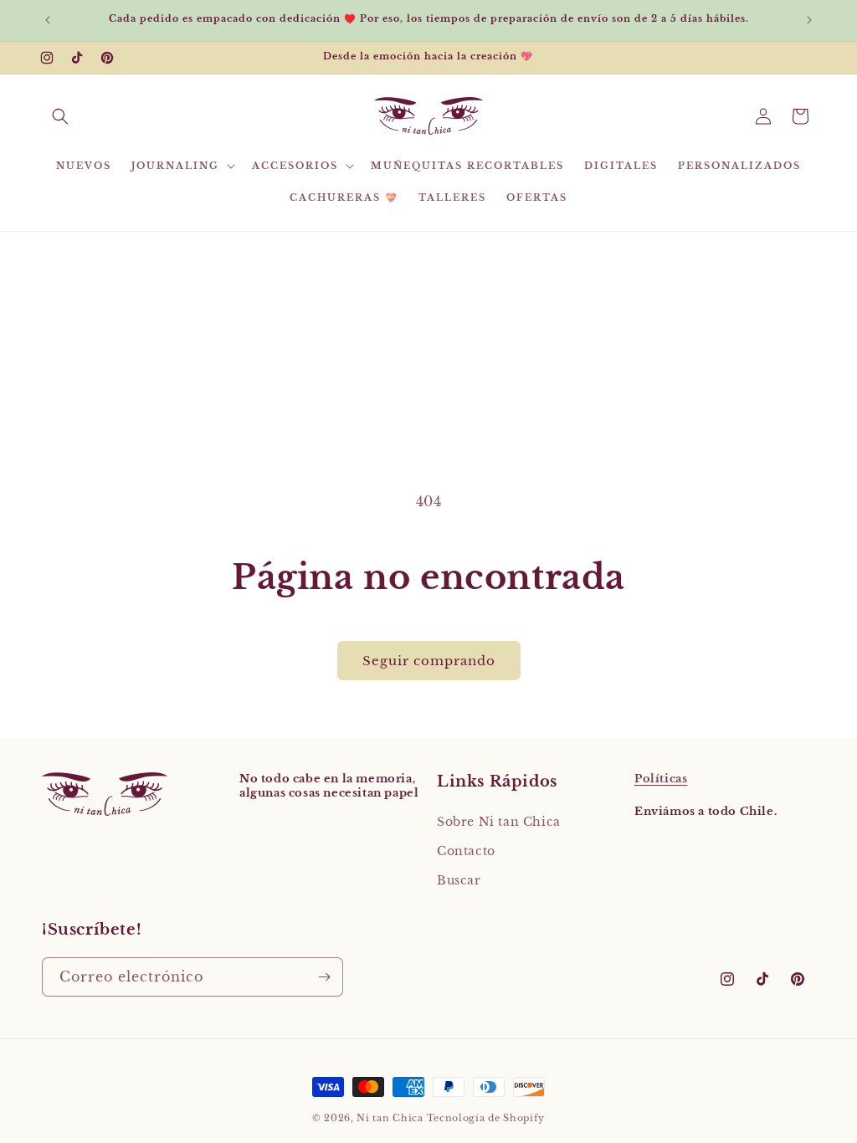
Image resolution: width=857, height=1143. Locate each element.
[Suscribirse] (323, 977)
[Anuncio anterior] (47, 20)
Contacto (466, 851)
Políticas (660, 778)
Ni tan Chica (390, 1118)
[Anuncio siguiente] (809, 20)
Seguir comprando (428, 661)
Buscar (459, 880)
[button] (60, 116)
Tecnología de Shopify (486, 1118)
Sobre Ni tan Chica (499, 821)
